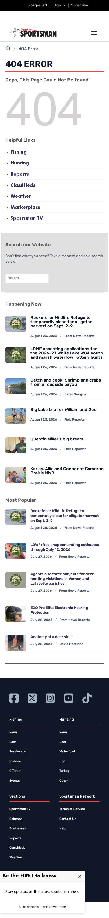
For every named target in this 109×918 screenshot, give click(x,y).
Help (62, 828)
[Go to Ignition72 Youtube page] (68, 697)
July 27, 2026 (41, 556)
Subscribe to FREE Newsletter (42, 907)
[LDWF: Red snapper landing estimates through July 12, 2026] (15, 551)
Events (14, 780)
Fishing (19, 152)
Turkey (64, 771)
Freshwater (18, 751)
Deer (62, 742)
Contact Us (67, 819)
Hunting (20, 163)
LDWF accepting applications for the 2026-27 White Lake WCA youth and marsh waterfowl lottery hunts (66, 353)
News (13, 732)
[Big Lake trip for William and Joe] (15, 416)
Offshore (15, 771)
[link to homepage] (34, 32)
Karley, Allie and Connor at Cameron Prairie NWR (67, 471)
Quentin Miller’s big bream (56, 439)
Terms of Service (72, 809)
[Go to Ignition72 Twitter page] (32, 697)
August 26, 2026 (43, 336)
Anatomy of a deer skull (51, 637)
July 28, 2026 (41, 620)
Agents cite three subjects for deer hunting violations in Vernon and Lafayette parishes (62, 579)
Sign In (59, 5)
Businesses (17, 828)
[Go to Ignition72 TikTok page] (87, 697)
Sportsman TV (27, 218)
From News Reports (79, 336)
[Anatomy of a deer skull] (15, 643)
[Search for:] (27, 278)
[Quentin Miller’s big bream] (15, 445)
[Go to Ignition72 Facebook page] (14, 697)
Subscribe (79, 5)
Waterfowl (67, 751)
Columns (15, 819)
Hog (62, 761)
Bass (12, 742)
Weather (21, 196)
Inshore (15, 761)
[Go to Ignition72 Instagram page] (50, 697)
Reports (20, 174)
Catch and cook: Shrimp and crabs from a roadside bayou (65, 382)
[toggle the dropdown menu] (94, 33)
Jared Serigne (75, 394)
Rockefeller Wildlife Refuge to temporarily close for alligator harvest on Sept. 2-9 (61, 322)
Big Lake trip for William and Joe (63, 410)
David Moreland (71, 644)
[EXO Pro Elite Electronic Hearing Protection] (15, 614)
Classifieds (23, 185)
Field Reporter (75, 419)
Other (63, 780)
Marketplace (25, 207)
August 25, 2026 (43, 419)
